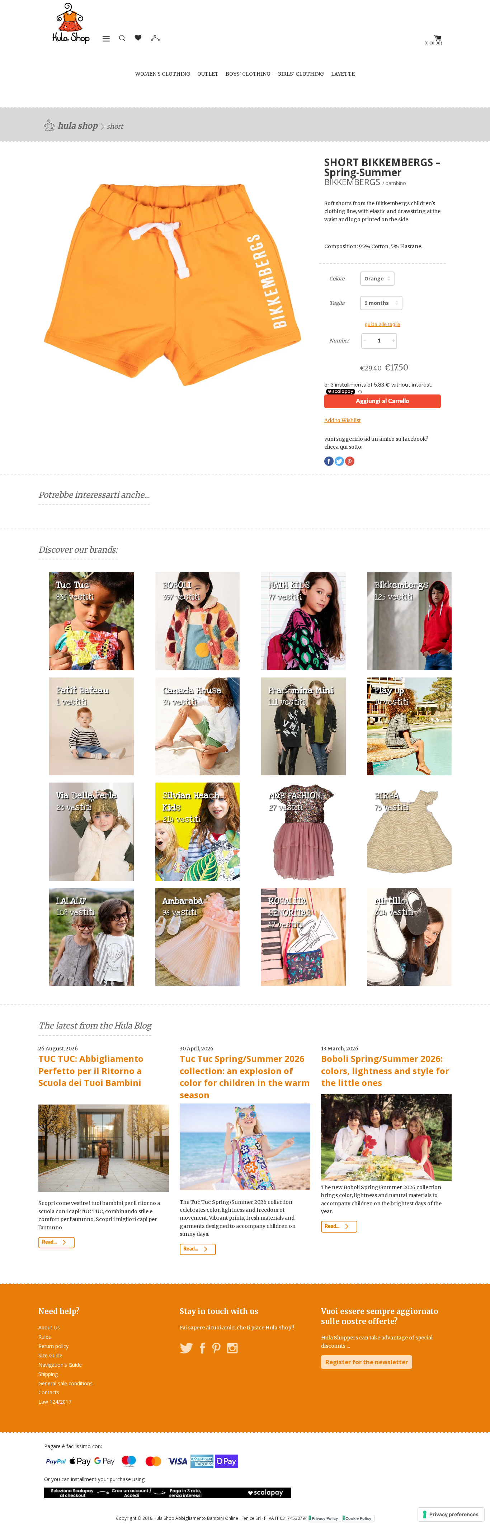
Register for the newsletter (366, 1362)
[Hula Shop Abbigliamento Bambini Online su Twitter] (186, 1349)
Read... (50, 1242)
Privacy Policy (325, 1518)
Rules (44, 1336)
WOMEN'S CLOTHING (162, 74)
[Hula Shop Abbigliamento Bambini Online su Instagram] (232, 1349)
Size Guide (50, 1355)
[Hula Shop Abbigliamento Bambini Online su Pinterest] (216, 1349)
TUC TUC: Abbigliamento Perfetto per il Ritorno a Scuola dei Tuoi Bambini (90, 1070)
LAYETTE (343, 74)
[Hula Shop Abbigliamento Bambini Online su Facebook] (203, 1349)
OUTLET (207, 74)
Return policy (53, 1346)
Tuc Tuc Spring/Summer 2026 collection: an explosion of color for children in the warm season (245, 1077)
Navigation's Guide (60, 1364)
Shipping (48, 1374)
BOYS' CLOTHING (248, 74)
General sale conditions (65, 1383)
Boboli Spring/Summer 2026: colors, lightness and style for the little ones (385, 1070)
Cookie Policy (358, 1518)
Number (339, 340)
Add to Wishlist (342, 420)
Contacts (48, 1392)
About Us (49, 1327)
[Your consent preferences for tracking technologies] (451, 1514)
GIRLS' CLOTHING (300, 74)
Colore (336, 278)
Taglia (337, 303)
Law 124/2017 (54, 1401)
